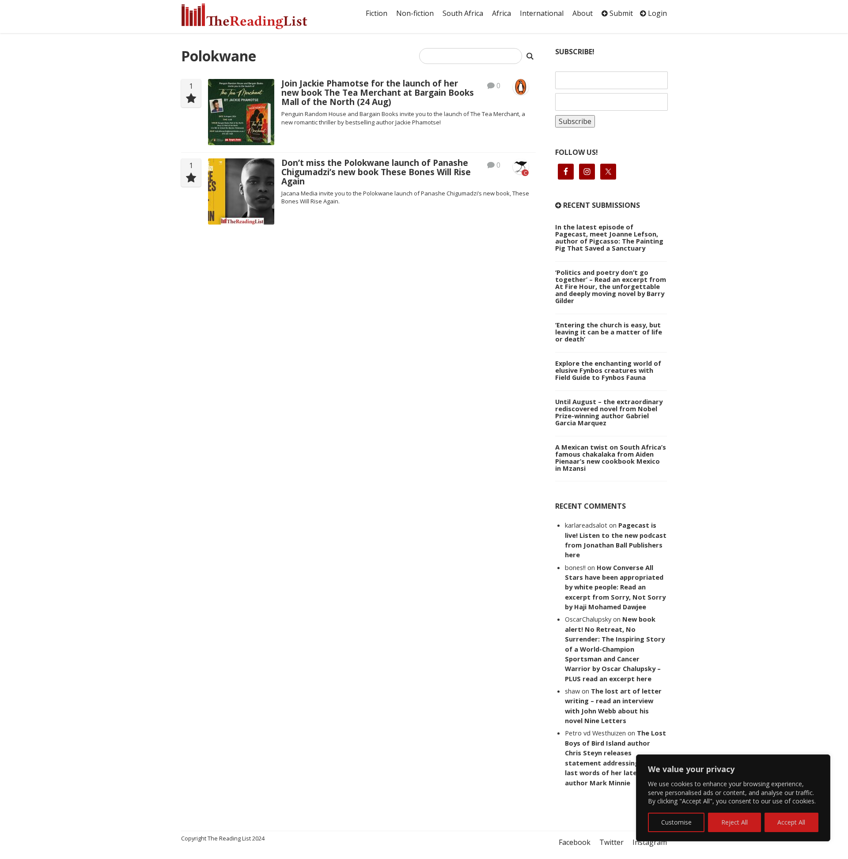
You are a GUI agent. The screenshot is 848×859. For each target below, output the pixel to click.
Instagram (649, 842)
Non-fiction (415, 13)
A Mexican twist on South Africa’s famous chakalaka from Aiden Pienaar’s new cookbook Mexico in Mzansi (610, 458)
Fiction (376, 13)
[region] (733, 797)
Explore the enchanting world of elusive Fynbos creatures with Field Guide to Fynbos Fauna (608, 370)
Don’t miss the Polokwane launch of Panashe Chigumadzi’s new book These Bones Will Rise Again (376, 172)
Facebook (575, 842)
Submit (620, 13)
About (582, 13)
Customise (676, 822)
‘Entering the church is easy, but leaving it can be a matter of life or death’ (608, 331)
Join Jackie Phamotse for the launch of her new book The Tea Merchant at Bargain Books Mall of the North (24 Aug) (377, 93)
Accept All (791, 822)
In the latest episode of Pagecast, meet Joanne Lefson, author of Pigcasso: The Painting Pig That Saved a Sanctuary (609, 237)
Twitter (611, 842)
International (542, 13)
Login (656, 13)
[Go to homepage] (254, 16)
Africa (501, 13)
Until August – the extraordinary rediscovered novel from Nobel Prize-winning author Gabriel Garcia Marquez (608, 412)
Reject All (734, 822)
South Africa (463, 13)
